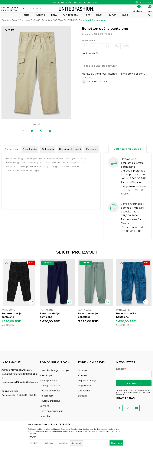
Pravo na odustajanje (51, 411)
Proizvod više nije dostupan (100, 66)
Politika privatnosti (50, 390)
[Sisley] (32, 8)
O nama (82, 370)
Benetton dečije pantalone (11, 315)
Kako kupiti (46, 375)
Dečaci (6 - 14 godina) (41, 20)
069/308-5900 (129, 215)
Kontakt (82, 375)
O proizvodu (11, 149)
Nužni (36, 443)
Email (120, 369)
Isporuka (45, 416)
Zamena (44, 405)
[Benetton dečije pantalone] (19, 282)
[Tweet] (32, 131)
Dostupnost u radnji (70, 149)
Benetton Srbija (9, 20)
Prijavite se (134, 383)
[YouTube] (136, 408)
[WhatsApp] (41, 131)
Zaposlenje (84, 390)
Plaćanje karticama (50, 385)
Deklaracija (48, 149)
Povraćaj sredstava (50, 400)
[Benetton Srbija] (76, 8)
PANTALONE (70, 20)
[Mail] (50, 131)
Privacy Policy (132, 392)
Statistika (49, 443)
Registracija (84, 385)
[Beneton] (10, 9)
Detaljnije (32, 437)
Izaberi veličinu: (89, 41)
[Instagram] (128, 408)
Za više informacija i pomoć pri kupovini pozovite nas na (132, 207)
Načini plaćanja (48, 380)
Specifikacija (30, 149)
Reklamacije (47, 395)
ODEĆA (58, 20)
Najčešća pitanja (87, 380)
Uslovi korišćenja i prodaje (54, 370)
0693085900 (29, 373)
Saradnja (83, 395)
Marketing (63, 443)
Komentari (91, 149)
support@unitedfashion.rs (22, 382)
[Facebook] (23, 131)
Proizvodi (24, 20)
